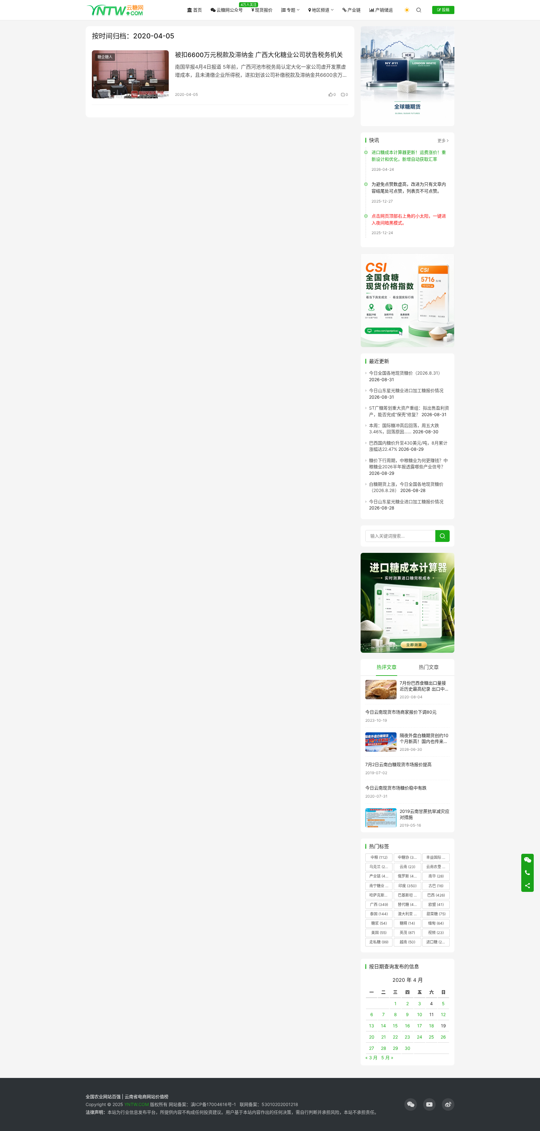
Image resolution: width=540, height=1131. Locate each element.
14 (383, 1025)
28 (383, 1048)
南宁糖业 (380, 885)
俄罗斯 (407, 876)
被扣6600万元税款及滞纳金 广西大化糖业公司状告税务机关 (259, 55)
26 (443, 1037)
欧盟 (436, 904)
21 (383, 1037)
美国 (379, 932)
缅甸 (436, 923)
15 (395, 1025)
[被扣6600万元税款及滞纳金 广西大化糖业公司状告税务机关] (130, 74)
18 (431, 1025)
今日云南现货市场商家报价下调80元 (401, 712)
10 (419, 1014)
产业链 (354, 9)
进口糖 (437, 942)
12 (443, 1014)
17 (419, 1025)
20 (371, 1037)
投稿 (445, 9)
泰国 (379, 914)
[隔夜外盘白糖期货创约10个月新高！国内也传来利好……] (381, 742)
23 (407, 1037)
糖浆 (379, 923)
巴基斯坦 (409, 895)
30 (407, 1048)
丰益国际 (437, 857)
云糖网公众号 (230, 9)
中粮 (379, 857)
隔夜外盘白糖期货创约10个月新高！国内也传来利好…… (424, 741)
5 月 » (387, 1057)
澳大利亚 (409, 914)
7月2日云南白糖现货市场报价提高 (398, 764)
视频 (436, 932)
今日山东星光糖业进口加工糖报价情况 (406, 390)
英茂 (407, 932)
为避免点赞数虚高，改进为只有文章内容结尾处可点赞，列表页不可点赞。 (409, 187)
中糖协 (407, 857)
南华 (436, 876)
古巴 (435, 885)
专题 (291, 9)
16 (407, 1025)
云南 (407, 866)
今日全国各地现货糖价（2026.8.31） (405, 373)
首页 (197, 9)
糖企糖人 (105, 57)
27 (371, 1048)
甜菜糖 (436, 914)
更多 (442, 140)
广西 (379, 904)
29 (395, 1048)
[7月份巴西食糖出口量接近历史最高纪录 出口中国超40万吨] (381, 690)
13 (371, 1025)
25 (431, 1037)
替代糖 (407, 904)
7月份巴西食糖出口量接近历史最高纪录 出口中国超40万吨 (424, 689)
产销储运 (384, 9)
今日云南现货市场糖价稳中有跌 (396, 787)
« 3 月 (371, 1057)
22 (395, 1037)
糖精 (407, 923)
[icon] (410, 1104)
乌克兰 (379, 866)
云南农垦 (437, 866)
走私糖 (378, 942)
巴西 (436, 895)
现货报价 (263, 9)
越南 (407, 942)
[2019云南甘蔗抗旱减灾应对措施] (381, 818)
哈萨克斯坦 (380, 895)
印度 (407, 885)
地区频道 (320, 9)
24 (419, 1037)
